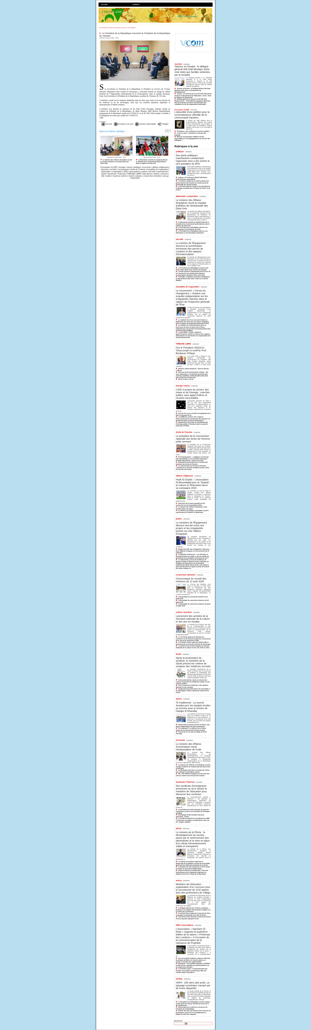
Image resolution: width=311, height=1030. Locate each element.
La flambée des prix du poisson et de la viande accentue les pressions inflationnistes (193, 868)
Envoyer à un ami (125, 124)
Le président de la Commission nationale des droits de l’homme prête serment (193, 439)
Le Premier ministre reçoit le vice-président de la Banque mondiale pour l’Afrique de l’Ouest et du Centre (193, 188)
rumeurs (164, 174)
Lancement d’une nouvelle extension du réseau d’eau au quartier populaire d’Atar (193, 917)
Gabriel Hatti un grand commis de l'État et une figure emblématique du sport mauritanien (193, 725)
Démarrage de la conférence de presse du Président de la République (191, 1008)
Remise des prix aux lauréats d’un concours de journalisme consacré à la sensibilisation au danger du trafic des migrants (193, 1012)
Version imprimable (147, 124)
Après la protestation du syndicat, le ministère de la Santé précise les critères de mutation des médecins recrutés (193, 662)
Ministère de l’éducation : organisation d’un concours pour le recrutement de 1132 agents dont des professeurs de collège (193, 888)
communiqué (123, 169)
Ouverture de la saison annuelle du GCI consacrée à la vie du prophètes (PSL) (190, 504)
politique (137, 167)
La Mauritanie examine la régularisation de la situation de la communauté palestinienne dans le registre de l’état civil (152, 161)
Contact (136, 4)
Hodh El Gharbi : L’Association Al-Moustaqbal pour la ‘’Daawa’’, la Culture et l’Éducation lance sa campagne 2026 (193, 483)
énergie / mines (125, 167)
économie (146, 167)
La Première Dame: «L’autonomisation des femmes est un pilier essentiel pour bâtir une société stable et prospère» (191, 970)
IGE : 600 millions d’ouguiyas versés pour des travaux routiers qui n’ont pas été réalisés (193, 774)
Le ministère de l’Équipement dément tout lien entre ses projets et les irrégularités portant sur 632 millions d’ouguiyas (191, 528)
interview (104, 169)
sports (103, 174)
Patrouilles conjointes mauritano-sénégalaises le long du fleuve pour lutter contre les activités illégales (193, 278)
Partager (164, 124)
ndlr (102, 176)
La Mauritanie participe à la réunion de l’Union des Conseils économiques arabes (192, 771)
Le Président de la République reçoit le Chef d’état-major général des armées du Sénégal (192, 269)
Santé (131, 176)
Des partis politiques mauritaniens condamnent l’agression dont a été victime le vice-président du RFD (193, 159)
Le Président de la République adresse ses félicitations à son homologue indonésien (192, 232)
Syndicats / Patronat (116, 174)
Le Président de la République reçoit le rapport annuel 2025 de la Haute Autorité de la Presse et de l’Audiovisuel (193, 1003)
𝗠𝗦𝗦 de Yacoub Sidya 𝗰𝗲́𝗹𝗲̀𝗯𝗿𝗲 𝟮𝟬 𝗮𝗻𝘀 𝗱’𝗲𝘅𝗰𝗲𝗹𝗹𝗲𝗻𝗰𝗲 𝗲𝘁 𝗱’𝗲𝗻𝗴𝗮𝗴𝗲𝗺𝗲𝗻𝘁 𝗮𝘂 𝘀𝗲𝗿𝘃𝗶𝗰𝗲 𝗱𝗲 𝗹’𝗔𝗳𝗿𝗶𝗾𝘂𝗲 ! (192, 138)
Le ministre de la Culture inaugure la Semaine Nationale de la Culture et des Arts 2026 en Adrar (193, 647)
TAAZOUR (135, 178)
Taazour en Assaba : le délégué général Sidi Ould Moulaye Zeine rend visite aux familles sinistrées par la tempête (192, 70)
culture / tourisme (113, 176)
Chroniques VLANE (108, 167)
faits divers (147, 174)
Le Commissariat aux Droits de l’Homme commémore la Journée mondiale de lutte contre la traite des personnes (192, 467)
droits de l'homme (137, 169)
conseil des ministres (152, 176)
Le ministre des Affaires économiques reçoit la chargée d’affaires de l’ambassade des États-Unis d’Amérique (193, 766)
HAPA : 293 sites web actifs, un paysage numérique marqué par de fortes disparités (193, 985)
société (113, 169)
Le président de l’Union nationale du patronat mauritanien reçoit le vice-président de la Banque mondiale (193, 811)
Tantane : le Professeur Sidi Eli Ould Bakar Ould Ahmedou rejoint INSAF (191, 178)
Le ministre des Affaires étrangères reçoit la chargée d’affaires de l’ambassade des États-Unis (116, 161)
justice (144, 172)
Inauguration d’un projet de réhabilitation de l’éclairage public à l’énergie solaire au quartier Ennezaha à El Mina (192, 424)
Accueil (104, 4)
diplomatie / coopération (111, 172)
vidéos (156, 174)
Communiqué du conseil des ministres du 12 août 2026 (191, 580)
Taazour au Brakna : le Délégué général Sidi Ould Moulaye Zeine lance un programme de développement (192, 90)
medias (138, 176)
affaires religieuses (160, 167)
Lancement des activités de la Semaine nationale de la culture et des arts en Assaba (193, 619)
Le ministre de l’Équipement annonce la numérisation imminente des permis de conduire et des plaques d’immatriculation (191, 249)
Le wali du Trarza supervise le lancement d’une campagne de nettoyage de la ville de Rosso (193, 914)
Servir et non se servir (186, 379)
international (162, 172)
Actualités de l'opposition (157, 169)
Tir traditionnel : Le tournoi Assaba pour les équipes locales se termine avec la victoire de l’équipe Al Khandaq (193, 706)
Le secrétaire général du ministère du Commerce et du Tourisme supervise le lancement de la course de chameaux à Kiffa (193, 638)
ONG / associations (131, 172)
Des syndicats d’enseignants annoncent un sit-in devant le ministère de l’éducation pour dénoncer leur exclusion (191, 790)
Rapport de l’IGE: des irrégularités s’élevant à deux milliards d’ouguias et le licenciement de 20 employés (192, 551)
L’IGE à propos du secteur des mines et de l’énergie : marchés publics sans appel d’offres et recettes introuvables (193, 393)
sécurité (152, 172)
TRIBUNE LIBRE (133, 174)
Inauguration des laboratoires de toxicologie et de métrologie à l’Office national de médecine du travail (193, 690)
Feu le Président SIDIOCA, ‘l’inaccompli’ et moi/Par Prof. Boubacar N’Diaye (191, 350)
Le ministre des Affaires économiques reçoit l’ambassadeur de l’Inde (188, 747)
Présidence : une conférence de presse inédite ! (193, 131)
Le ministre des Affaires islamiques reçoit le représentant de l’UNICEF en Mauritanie (192, 511)
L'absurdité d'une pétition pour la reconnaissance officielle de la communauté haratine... (191, 115)
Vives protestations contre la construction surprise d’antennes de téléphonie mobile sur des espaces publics (193, 681)
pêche (124, 176)
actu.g (165, 176)
